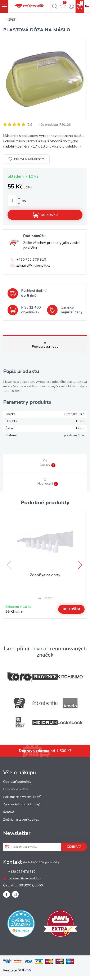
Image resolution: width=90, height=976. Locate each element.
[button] (80, 565)
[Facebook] (6, 894)
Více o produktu (65, 146)
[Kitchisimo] (70, 676)
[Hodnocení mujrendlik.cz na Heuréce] (21, 924)
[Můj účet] (71, 6)
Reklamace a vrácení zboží (21, 797)
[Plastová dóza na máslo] (45, 78)
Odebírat (74, 847)
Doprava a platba (15, 789)
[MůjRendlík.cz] (29, 6)
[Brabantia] (45, 703)
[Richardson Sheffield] (19, 722)
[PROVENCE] (45, 676)
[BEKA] (19, 703)
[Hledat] (54, 6)
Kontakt (8, 812)
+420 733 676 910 (31, 259)
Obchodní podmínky (17, 782)
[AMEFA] (70, 703)
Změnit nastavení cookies (21, 819)
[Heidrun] (45, 722)
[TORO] (19, 676)
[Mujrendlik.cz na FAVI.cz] (60, 924)
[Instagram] (15, 894)
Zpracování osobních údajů (21, 804)
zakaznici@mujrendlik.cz (33, 265)
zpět (11, 20)
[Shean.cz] (24, 970)
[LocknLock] (70, 722)
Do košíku (49, 215)
